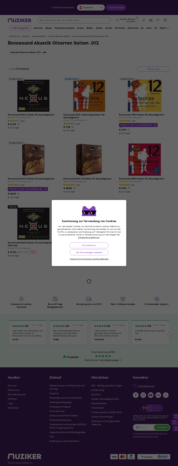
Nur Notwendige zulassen (89, 252)
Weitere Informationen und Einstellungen (89, 259)
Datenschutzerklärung (88, 237)
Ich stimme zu (89, 245)
